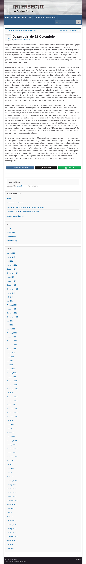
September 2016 (12, 501)
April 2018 (10, 433)
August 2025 (11, 257)
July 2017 (10, 465)
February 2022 (12, 333)
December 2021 (12, 341)
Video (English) (51, 17)
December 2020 (12, 381)
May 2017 (10, 473)
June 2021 (10, 357)
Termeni (78, 559)
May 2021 (10, 361)
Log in (9, 228)
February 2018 (12, 441)
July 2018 (10, 421)
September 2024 (12, 273)
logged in (20, 186)
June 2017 (10, 469)
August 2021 (11, 353)
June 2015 (10, 548)
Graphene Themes (20, 561)
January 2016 (11, 529)
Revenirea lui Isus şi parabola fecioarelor (22, 30)
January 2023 (11, 309)
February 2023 (12, 305)
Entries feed (11, 232)
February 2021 (12, 373)
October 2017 (11, 453)
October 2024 (11, 269)
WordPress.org (12, 240)
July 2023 (10, 297)
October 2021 (11, 349)
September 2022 (12, 317)
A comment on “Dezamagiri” (67, 30)
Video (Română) (39, 17)
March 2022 (11, 329)
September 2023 (12, 289)
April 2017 (10, 477)
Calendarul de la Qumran (15, 203)
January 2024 (11, 281)
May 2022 (10, 321)
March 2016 (11, 521)
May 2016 (10, 513)
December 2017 (12, 449)
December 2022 (12, 313)
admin (16, 40)
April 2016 (10, 517)
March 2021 (11, 369)
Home (6, 17)
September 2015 (12, 537)
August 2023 (11, 293)
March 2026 (11, 253)
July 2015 (10, 544)
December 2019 (12, 397)
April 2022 (10, 325)
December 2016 (12, 489)
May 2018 (10, 429)
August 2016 (11, 505)
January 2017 (11, 485)
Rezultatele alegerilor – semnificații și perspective (23, 211)
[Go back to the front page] (43, 7)
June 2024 (10, 277)
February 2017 (12, 481)
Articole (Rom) (15, 17)
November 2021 (12, 345)
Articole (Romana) (24, 40)
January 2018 (11, 445)
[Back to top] (81, 559)
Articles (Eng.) (26, 17)
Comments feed (12, 236)
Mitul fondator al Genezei (15, 216)
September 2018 (12, 417)
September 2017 (12, 457)
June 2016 (10, 509)
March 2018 (11, 437)
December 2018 (12, 413)
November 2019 (12, 401)
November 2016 (12, 493)
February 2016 (12, 525)
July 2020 (10, 393)
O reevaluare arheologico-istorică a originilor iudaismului (25, 207)
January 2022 (11, 337)
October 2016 (11, 497)
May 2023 (10, 301)
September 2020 (12, 389)
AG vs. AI (10, 198)
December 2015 (12, 533)
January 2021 (11, 377)
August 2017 (11, 461)
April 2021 (10, 365)
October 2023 (11, 285)
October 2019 (11, 405)
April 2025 (10, 261)
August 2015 (11, 541)
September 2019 (12, 409)
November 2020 (12, 385)
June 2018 (10, 425)
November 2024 (12, 265)
